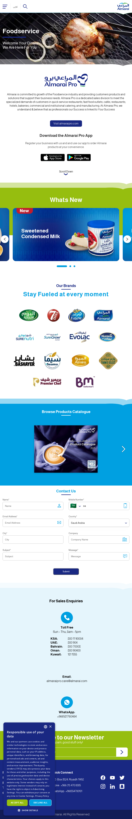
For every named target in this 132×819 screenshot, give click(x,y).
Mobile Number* (76, 499)
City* (5, 533)
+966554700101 (74, 791)
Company (73, 533)
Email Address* (10, 516)
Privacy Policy (42, 795)
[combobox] (45, 726)
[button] (29, 810)
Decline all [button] (40, 802)
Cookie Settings (26, 795)
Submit (66, 571)
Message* (73, 550)
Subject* (7, 550)
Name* (6, 499)
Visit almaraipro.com (66, 123)
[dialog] (29, 769)
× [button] (50, 726)
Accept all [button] (17, 802)
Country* (73, 516)
